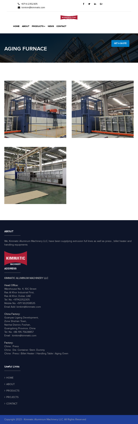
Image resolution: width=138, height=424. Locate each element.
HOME (16, 26)
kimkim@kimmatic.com (33, 7)
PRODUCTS (37, 26)
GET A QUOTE (120, 43)
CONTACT (61, 26)
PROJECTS (12, 397)
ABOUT (25, 26)
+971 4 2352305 (29, 4)
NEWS (51, 26)
